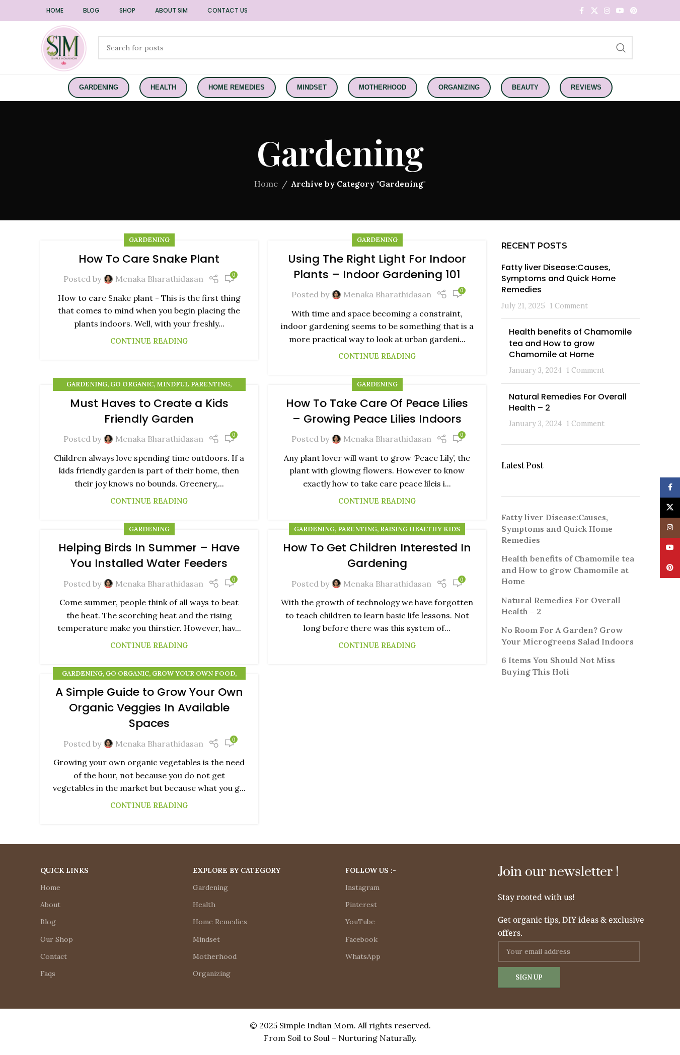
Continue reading (149, 341)
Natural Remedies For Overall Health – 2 (568, 402)
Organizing (212, 973)
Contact (53, 956)
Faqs (47, 973)
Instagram (362, 887)
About (50, 904)
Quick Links (64, 870)
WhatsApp (363, 956)
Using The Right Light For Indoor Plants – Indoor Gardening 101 (377, 266)
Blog (48, 921)
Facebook (361, 939)
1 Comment (569, 305)
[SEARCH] (621, 47)
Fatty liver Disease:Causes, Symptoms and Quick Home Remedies (558, 279)
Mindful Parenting (193, 384)
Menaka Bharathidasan (159, 279)
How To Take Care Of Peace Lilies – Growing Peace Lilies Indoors (377, 411)
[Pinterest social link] (633, 11)
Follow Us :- (370, 870)
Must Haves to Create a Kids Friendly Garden (149, 411)
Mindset (206, 939)
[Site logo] (64, 47)
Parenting (357, 529)
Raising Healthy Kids (420, 529)
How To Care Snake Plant (149, 259)
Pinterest (361, 904)
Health (204, 904)
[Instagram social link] (607, 11)
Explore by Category (236, 870)
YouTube (360, 921)
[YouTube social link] (620, 11)
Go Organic (132, 384)
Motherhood (215, 956)
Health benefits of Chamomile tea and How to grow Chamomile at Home (570, 343)
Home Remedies (220, 921)
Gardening (149, 239)
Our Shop (56, 939)
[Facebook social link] (582, 11)
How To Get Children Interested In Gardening (377, 555)
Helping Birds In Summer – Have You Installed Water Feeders (149, 555)
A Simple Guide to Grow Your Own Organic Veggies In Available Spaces (149, 707)
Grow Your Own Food (193, 673)
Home (266, 184)
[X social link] (594, 11)
